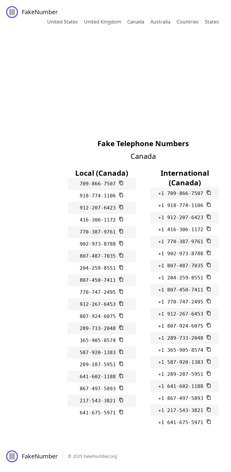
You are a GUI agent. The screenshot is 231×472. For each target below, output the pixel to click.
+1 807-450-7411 (182, 290)
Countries (188, 21)
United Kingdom (102, 21)
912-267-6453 (99, 304)
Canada (135, 21)
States (212, 21)
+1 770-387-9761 (182, 241)
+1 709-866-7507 (182, 193)
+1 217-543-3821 (182, 410)
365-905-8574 (99, 340)
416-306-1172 (99, 220)
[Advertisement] (115, 76)
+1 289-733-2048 (182, 338)
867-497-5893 (99, 389)
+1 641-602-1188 (182, 386)
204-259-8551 (99, 268)
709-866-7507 (99, 184)
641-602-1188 (99, 376)
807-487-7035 (99, 256)
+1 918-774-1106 (182, 205)
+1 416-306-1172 (182, 229)
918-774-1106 (99, 196)
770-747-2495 (99, 292)
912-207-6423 (99, 208)
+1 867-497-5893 (182, 398)
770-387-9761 (99, 232)
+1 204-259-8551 (182, 278)
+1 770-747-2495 (182, 302)
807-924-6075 (99, 316)
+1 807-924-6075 (182, 326)
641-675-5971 (99, 413)
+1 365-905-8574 (182, 350)
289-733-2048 (99, 328)
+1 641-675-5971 (182, 422)
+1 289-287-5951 (182, 374)
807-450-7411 (99, 280)
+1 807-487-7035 (182, 266)
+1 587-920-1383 (182, 362)
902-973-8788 (99, 244)
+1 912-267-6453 (182, 314)
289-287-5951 (99, 364)
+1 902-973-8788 (182, 253)
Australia (160, 21)
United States (62, 21)
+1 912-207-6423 (182, 217)
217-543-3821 (99, 401)
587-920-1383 (99, 352)
